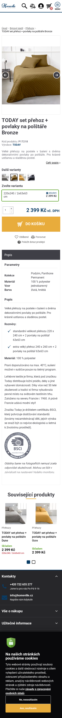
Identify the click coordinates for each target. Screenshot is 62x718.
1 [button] (28, 562)
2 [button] (33, 562)
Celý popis (52, 162)
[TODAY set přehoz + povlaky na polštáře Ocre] (22, 177)
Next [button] (56, 75)
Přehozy (29, 28)
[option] (31, 75)
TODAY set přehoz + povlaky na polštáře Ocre (44, 536)
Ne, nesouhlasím (28, 699)
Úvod (4, 28)
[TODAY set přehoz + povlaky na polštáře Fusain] (31, 177)
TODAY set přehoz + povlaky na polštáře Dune (14, 536)
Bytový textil (16, 28)
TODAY (17, 144)
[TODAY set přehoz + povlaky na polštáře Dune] (5, 177)
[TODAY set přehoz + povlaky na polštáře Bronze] (14, 177)
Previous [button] (5, 75)
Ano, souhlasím (28, 708)
